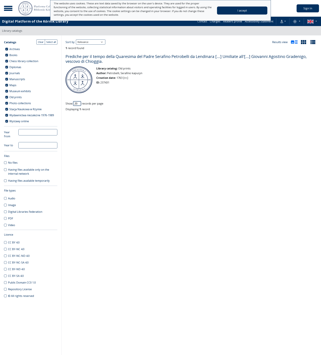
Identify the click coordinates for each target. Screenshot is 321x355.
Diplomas (15, 67)
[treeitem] (30, 49)
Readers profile (232, 21)
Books (13, 55)
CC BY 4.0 (14, 242)
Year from (7, 134)
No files (13, 162)
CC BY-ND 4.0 (16, 269)
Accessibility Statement (259, 21)
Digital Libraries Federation (25, 212)
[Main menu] (8, 8)
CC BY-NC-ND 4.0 (19, 256)
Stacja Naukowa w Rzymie (25, 109)
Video (11, 225)
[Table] (313, 42)
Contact (202, 21)
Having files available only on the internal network (28, 171)
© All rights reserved (21, 296)
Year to (8, 145)
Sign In (307, 8)
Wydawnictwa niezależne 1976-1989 (31, 115)
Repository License (20, 289)
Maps (12, 85)
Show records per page (84, 103)
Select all (51, 42)
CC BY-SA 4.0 (16, 276)
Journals (14, 73)
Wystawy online (19, 121)
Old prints (15, 97)
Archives (14, 49)
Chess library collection (23, 61)
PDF (10, 218)
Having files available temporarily (29, 181)
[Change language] (312, 21)
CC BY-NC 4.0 (16, 249)
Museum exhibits (20, 91)
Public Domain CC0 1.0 (22, 282)
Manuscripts (17, 79)
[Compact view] (304, 42)
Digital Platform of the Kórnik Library (35, 21)
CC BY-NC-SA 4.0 (18, 262)
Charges (215, 21)
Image (12, 205)
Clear (40, 42)
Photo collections (20, 103)
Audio (11, 198)
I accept (242, 10)
